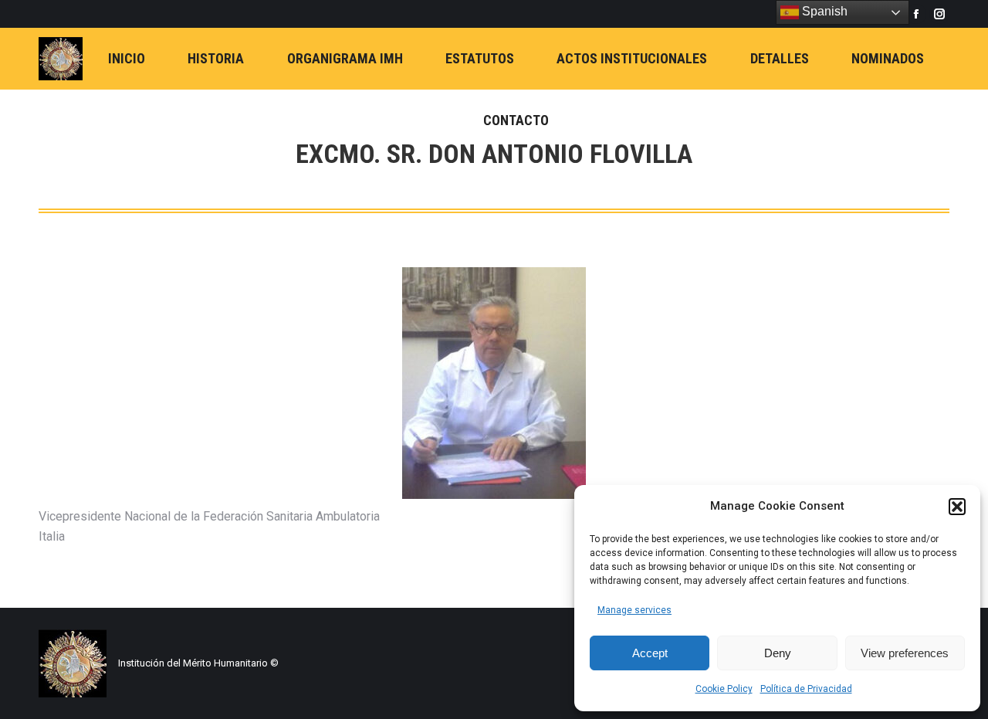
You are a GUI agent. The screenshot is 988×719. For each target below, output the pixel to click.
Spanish (823, 11)
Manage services (634, 610)
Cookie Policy (724, 688)
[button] (957, 506)
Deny (777, 653)
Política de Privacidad (806, 688)
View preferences (905, 653)
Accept (650, 653)
